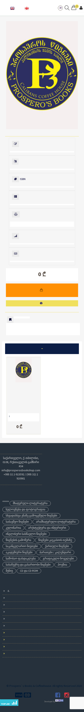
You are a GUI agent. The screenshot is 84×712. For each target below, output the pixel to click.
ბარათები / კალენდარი (55, 552)
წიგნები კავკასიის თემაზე (55, 540)
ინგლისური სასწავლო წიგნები (26, 534)
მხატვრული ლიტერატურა (30, 503)
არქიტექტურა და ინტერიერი (47, 528)
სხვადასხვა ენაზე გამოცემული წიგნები (31, 515)
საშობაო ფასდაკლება (21, 558)
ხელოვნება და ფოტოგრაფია (25, 509)
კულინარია (13, 528)
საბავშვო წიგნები (17, 521)
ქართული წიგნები (57, 546)
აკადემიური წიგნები (19, 552)
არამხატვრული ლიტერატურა (56, 521)
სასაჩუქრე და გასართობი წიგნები (28, 564)
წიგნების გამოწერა (18, 540)
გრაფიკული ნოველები (58, 558)
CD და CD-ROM (29, 571)
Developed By (49, 701)
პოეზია (62, 564)
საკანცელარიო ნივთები (22, 546)
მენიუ (9, 571)
